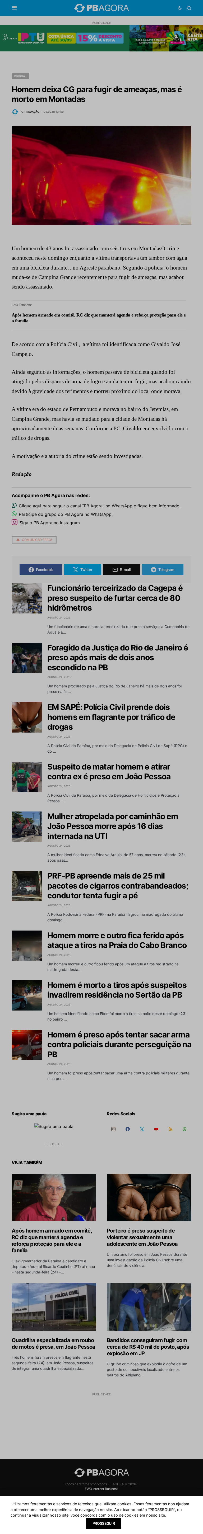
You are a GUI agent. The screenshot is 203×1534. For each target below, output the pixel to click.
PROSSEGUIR (104, 1523)
